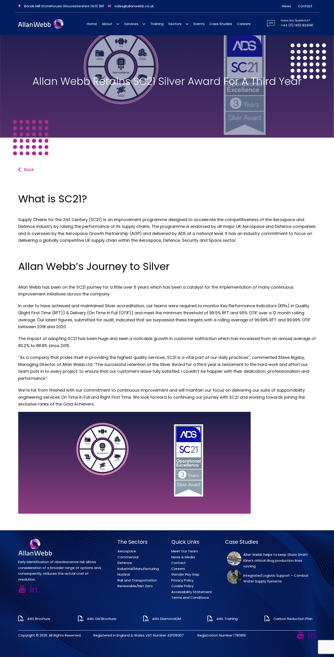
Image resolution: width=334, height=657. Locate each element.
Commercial (127, 557)
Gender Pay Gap (185, 574)
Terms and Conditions (190, 597)
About (107, 23)
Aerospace (126, 551)
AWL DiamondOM (166, 618)
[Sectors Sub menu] (187, 24)
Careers (244, 23)
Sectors (175, 23)
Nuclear (123, 574)
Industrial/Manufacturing (138, 568)
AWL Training (227, 618)
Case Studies (220, 23)
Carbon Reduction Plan (293, 618)
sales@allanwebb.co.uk (134, 6)
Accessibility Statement (191, 591)
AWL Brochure (39, 618)
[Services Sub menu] (143, 24)
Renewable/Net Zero (135, 586)
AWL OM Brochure (101, 618)
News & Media (183, 557)
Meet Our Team (184, 551)
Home (92, 23)
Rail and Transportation (137, 580)
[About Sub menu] (117, 24)
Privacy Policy (182, 580)
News (286, 6)
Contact (305, 6)
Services (131, 23)
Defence (124, 562)
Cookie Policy (182, 586)
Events (199, 23)
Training (157, 23)
